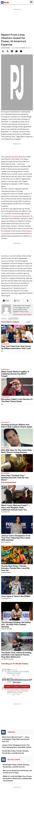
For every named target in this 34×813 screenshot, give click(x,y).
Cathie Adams (5, 48)
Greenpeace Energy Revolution (15, 157)
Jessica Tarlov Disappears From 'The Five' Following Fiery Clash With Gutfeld (15, 537)
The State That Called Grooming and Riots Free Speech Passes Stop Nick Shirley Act (16, 654)
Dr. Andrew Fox (6, 598)
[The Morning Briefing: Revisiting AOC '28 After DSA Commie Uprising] (17, 611)
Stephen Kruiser (6, 628)
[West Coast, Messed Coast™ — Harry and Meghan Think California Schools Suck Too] (17, 494)
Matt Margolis (6, 542)
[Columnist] (7, 309)
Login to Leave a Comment (17, 686)
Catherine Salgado (7, 659)
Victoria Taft (5, 512)
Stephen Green (6, 572)
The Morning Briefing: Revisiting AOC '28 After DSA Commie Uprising (16, 624)
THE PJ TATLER (13, 318)
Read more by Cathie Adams (23, 314)
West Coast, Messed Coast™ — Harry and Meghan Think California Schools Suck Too (15, 507)
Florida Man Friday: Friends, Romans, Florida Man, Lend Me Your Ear (15, 568)
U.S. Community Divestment (20, 216)
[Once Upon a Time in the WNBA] (17, 585)
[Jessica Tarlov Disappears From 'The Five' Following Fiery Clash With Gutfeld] (17, 524)
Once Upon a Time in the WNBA (15, 596)
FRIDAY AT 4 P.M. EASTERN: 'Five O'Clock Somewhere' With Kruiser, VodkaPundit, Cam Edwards (17, 779)
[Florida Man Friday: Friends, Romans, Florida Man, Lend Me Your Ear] (17, 555)
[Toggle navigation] (31, 2)
